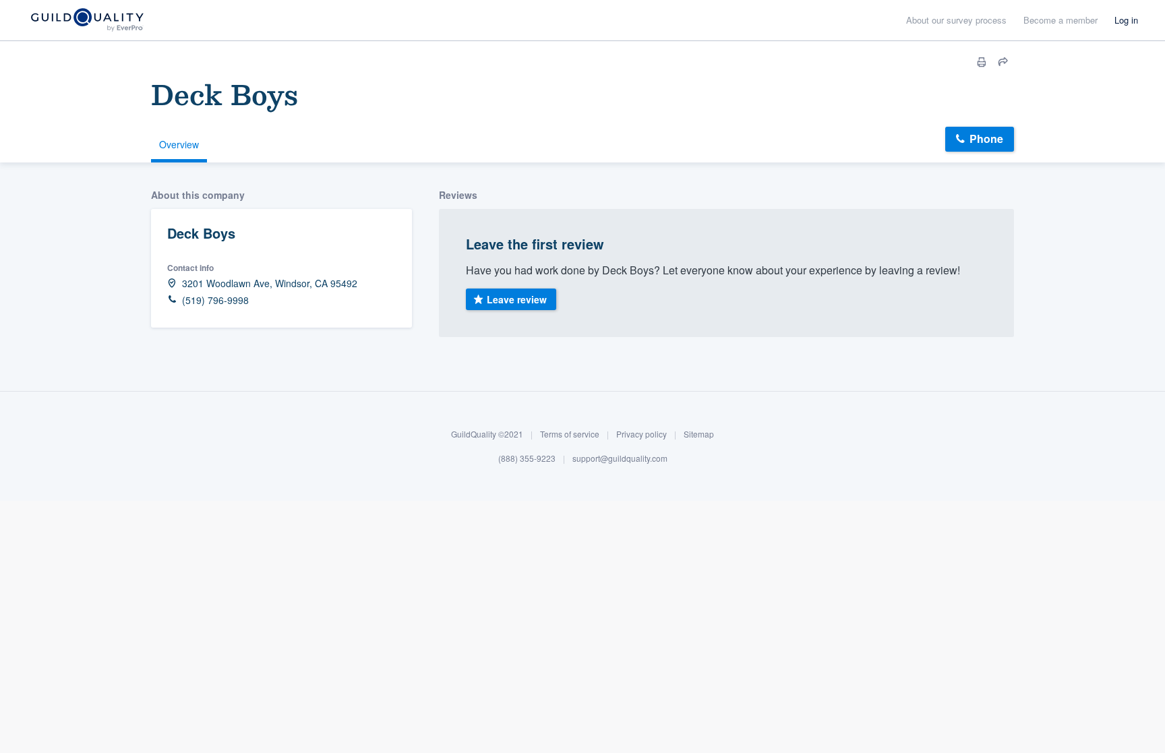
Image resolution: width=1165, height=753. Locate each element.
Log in (1126, 19)
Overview (179, 144)
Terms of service (569, 434)
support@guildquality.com (619, 458)
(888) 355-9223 (527, 458)
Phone (986, 138)
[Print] (981, 62)
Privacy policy (641, 434)
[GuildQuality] (86, 20)
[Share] (1003, 62)
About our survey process (956, 19)
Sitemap (699, 434)
